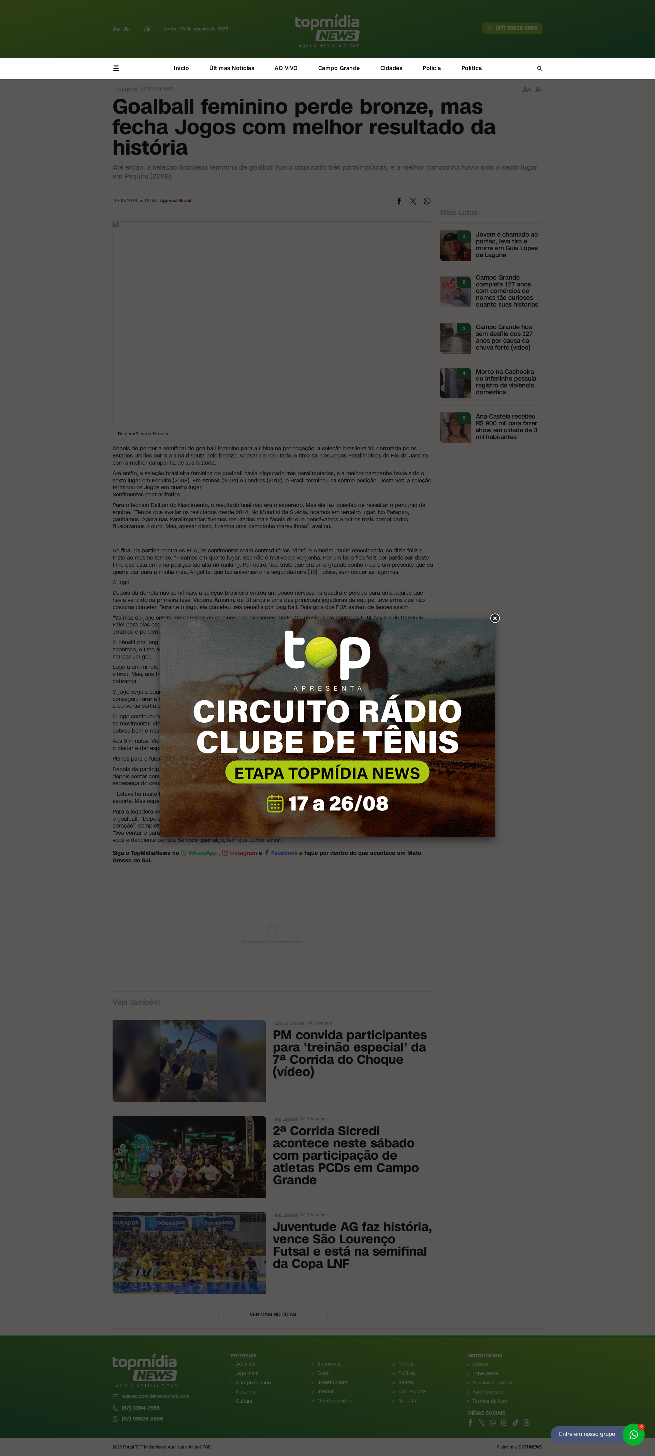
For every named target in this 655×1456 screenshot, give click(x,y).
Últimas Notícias (231, 68)
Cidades (391, 68)
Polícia (432, 68)
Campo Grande (339, 68)
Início (181, 68)
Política (472, 68)
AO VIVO (286, 68)
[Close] (495, 618)
